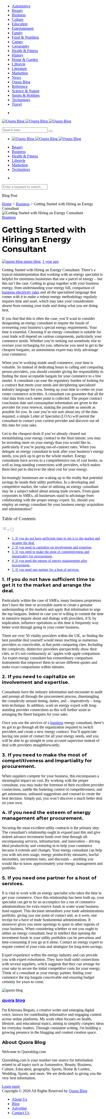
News (16, 77)
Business (19, 15)
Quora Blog (21, 82)
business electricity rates (20, 292)
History (17, 55)
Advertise (19, 1108)
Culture (17, 19)
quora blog (32, 261)
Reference (20, 86)
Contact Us (20, 1113)
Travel (17, 104)
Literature (19, 68)
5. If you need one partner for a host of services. (45, 570)
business (56, 723)
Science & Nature (25, 91)
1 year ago (50, 261)
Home (7, 204)
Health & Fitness (25, 51)
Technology (21, 100)
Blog (15, 1104)
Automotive (21, 6)
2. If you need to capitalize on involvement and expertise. (52, 547)
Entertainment (23, 28)
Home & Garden (25, 60)
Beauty (17, 10)
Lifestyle (18, 64)
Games (17, 42)
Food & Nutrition (25, 37)
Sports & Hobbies (26, 95)
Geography (20, 46)
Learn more (11, 1086)
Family (17, 33)
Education (20, 24)
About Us (19, 1099)
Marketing (20, 73)
